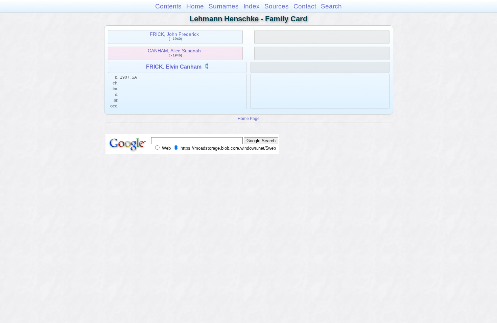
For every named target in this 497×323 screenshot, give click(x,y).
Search (331, 6)
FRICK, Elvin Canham (174, 67)
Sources (276, 6)
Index (251, 6)
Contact (304, 6)
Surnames (224, 6)
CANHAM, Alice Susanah (174, 50)
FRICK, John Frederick (174, 34)
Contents (168, 6)
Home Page (249, 118)
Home (195, 6)
